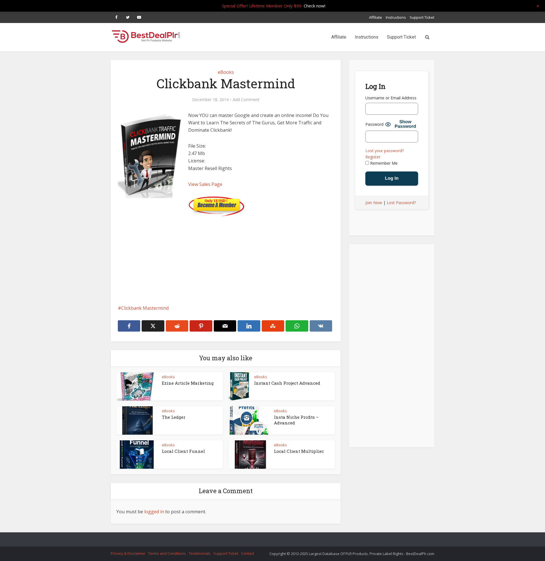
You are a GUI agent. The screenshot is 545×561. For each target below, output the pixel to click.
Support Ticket (422, 17)
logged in (154, 511)
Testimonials (200, 553)
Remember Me (383, 163)
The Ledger (173, 417)
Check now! (314, 6)
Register (372, 157)
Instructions (396, 17)
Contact (247, 553)
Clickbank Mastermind (145, 308)
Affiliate (375, 17)
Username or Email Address (390, 98)
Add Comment (246, 99)
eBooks (226, 72)
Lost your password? (384, 150)
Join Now (373, 202)
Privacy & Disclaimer (128, 553)
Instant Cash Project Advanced (287, 383)
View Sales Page (205, 184)
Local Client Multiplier (299, 451)
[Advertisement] (226, 256)
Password (374, 124)
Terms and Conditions (167, 553)
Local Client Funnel (183, 451)
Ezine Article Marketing (188, 383)
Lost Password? (401, 202)
